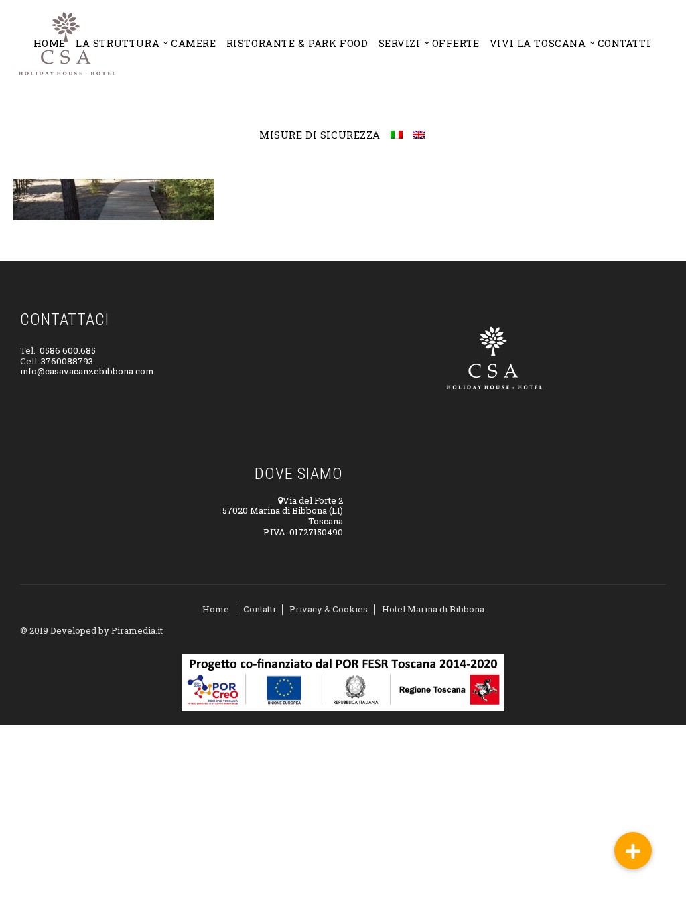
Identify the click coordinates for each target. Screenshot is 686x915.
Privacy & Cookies (328, 609)
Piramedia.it (137, 630)
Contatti (259, 609)
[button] (633, 850)
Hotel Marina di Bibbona (433, 609)
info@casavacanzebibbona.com (87, 371)
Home (215, 609)
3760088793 (67, 361)
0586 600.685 (68, 350)
